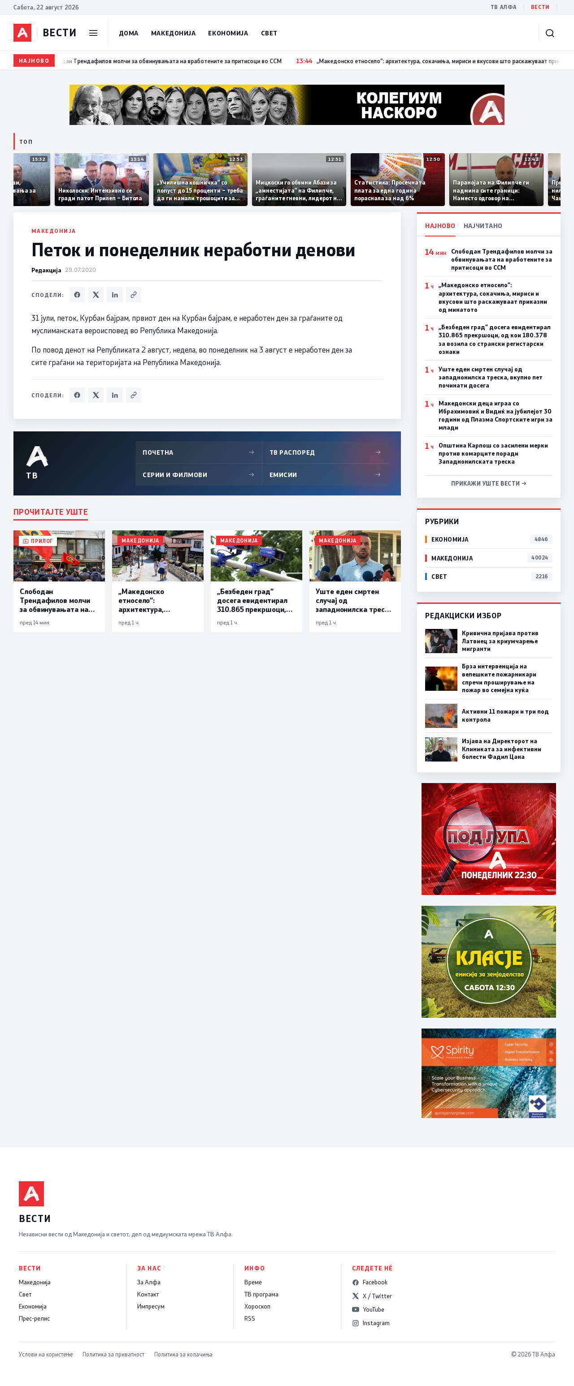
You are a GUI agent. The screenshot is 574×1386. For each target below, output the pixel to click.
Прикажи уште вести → (489, 483)
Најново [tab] (440, 225)
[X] (96, 294)
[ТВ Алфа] (22, 33)
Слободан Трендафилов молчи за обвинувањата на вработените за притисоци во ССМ (501, 259)
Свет (269, 33)
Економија (228, 33)
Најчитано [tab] (483, 225)
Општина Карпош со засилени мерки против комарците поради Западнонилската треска (493, 453)
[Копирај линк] (133, 294)
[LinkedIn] (114, 294)
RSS (249, 1318)
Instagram (376, 1323)
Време (253, 1282)
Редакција (46, 270)
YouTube (373, 1309)
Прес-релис (34, 1318)
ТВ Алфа (504, 7)
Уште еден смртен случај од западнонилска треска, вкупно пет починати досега (491, 377)
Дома (129, 33)
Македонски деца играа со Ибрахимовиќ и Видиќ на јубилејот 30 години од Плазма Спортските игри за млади (495, 415)
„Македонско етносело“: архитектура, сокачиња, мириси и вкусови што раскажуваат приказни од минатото (493, 297)
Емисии (326, 474)
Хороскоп (257, 1306)
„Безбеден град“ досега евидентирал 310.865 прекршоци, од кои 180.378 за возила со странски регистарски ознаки (495, 339)
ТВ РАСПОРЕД (326, 452)
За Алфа (149, 1282)
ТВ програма (261, 1294)
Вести (540, 7)
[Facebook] (77, 294)
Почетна (199, 452)
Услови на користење (46, 1354)
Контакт (148, 1294)
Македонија (173, 33)
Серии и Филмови (199, 474)
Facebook (375, 1282)
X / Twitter (377, 1296)
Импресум (151, 1306)
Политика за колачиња (183, 1354)
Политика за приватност (113, 1354)
